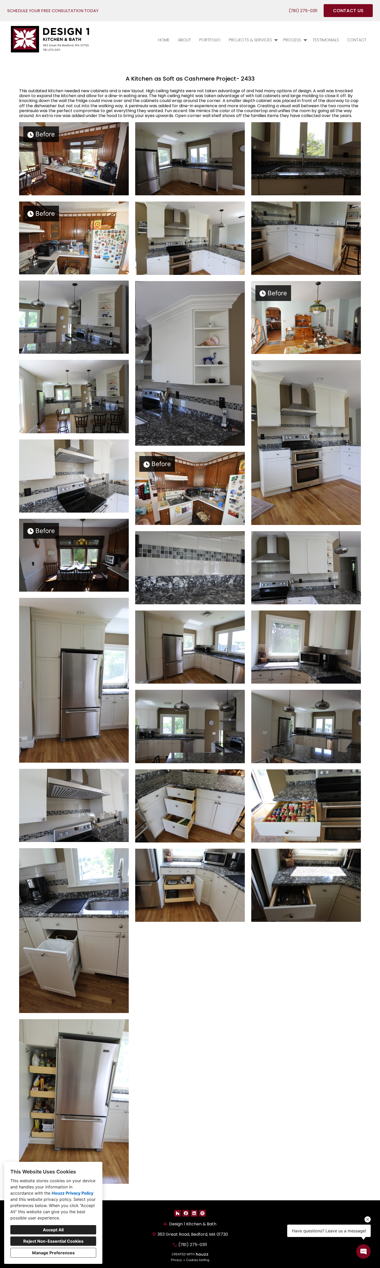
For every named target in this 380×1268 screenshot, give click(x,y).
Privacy (176, 1260)
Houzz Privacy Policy (72, 1193)
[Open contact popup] (363, 1251)
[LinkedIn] (194, 1213)
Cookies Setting (197, 1260)
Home (164, 40)
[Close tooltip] (367, 1219)
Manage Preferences (53, 1252)
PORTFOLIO (210, 40)
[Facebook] (186, 1213)
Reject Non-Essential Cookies (53, 1241)
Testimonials (326, 40)
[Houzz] (177, 1213)
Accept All (53, 1229)
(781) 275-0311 (303, 10)
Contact (357, 40)
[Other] (202, 1213)
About (184, 40)
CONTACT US (348, 10)
